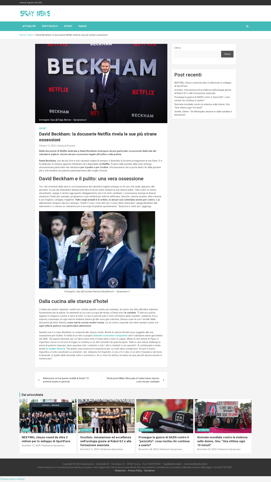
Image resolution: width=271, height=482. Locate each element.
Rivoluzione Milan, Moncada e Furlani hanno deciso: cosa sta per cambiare (133, 380)
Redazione (120, 470)
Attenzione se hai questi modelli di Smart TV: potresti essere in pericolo (66, 380)
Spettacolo (50, 26)
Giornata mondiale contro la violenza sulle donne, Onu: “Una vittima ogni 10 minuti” (222, 441)
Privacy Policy (135, 470)
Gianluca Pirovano (66, 145)
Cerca (177, 47)
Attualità (29, 26)
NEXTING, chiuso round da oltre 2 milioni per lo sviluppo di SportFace (46, 439)
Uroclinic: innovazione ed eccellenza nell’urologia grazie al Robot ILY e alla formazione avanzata (105, 441)
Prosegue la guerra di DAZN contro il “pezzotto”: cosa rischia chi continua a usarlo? (164, 441)
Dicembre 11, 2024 (89, 449)
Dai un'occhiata (32, 395)
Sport (68, 26)
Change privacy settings (12, 479)
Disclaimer (149, 470)
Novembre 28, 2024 (148, 449)
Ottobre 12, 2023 (47, 145)
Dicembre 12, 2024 (31, 445)
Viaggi (82, 26)
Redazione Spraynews (53, 445)
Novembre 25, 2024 (206, 449)
